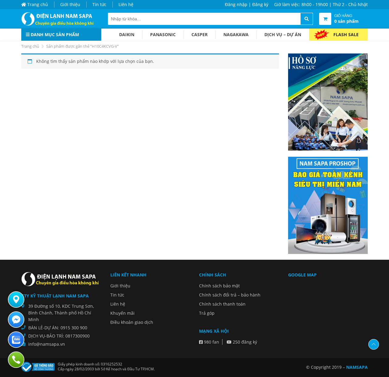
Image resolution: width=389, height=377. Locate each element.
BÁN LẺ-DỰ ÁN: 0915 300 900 (57, 328)
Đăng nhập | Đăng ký (246, 4)
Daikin (126, 34)
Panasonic (163, 34)
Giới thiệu (70, 4)
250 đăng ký (244, 342)
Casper (199, 34)
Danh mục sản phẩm (54, 34)
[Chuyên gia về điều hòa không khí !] (59, 19)
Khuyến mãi (122, 313)
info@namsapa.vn (46, 344)
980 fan (211, 342)
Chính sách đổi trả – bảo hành (229, 295)
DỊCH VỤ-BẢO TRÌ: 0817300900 (59, 336)
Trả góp (207, 313)
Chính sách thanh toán (222, 304)
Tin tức (99, 4)
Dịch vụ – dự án (282, 34)
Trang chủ (37, 4)
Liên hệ (126, 4)
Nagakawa (236, 34)
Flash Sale (346, 34)
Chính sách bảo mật (219, 286)
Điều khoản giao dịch (131, 322)
